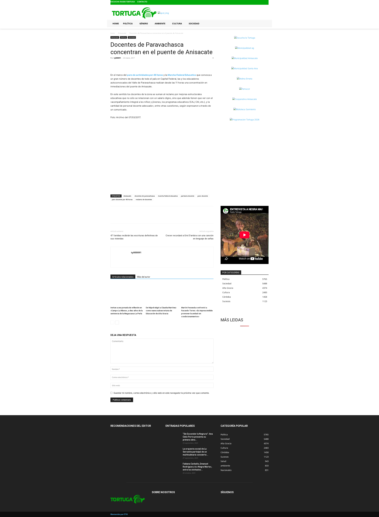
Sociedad (132, 37)
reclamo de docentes (144, 199)
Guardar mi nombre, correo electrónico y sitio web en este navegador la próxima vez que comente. (161, 393)
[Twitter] (267, 2)
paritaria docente (187, 196)
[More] (134, 65)
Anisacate (122, 33)
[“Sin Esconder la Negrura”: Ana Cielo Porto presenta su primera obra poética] (173, 437)
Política (123, 37)
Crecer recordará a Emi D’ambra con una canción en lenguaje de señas (189, 237)
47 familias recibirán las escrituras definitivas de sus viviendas (134, 237)
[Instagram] (262, 2)
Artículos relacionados (123, 277)
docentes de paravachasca (145, 196)
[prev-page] (112, 322)
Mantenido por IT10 (119, 514)
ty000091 (117, 58)
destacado (127, 196)
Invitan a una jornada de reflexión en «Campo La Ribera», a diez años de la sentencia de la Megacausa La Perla (126, 311)
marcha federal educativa (168, 196)
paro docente (202, 196)
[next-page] (117, 322)
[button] (265, 23)
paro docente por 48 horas (122, 199)
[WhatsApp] (127, 65)
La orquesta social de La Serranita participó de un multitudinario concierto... (195, 452)
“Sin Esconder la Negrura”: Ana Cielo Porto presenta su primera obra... (198, 437)
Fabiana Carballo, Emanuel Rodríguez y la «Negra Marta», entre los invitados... (197, 467)
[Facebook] (257, 2)
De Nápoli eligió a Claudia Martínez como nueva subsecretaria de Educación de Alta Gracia (161, 311)
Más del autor (143, 277)
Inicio (112, 33)
